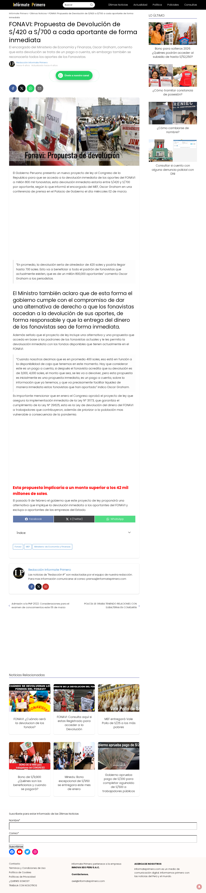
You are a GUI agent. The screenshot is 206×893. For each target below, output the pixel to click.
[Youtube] (45, 587)
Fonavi (18, 546)
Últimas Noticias (118, 5)
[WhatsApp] (30, 88)
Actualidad (140, 5)
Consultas (190, 5)
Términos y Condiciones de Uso (27, 868)
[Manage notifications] (199, 886)
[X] (22, 88)
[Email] (39, 88)
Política (157, 5)
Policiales (173, 5)
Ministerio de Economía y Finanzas (52, 546)
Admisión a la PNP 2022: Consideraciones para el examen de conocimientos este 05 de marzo (40, 605)
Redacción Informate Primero (32, 62)
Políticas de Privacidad (22, 876)
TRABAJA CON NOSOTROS (23, 885)
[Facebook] (13, 88)
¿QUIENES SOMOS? (19, 881)
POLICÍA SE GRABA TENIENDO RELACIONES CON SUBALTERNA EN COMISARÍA (110, 605)
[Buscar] (91, 4)
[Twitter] (38, 587)
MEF (28, 546)
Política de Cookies (20, 872)
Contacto (14, 863)
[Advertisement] (74, 226)
